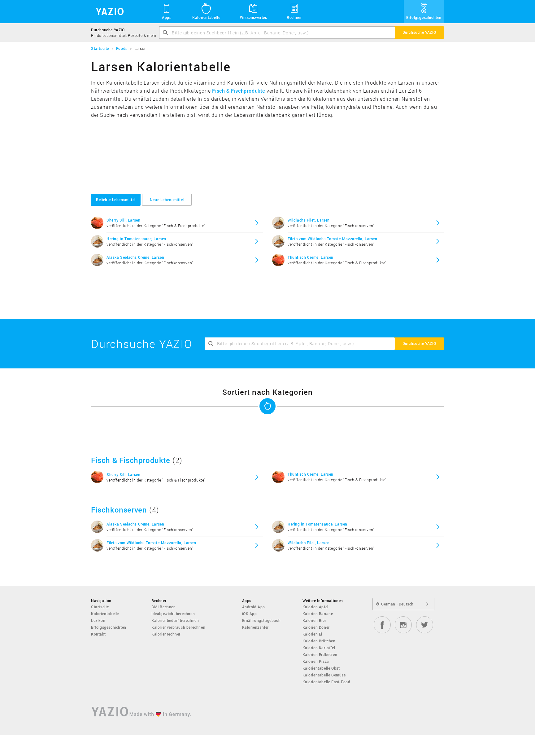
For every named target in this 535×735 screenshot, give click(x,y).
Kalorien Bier (314, 620)
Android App (253, 606)
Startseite (100, 606)
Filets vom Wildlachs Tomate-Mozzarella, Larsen (332, 238)
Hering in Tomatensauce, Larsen (136, 238)
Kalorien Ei (312, 634)
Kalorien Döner (316, 627)
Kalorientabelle (206, 17)
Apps (166, 17)
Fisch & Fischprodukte (238, 90)
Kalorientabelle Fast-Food (326, 681)
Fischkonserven (119, 510)
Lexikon (98, 620)
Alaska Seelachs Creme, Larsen (135, 257)
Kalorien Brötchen (319, 640)
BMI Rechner (163, 606)
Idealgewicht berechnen (173, 613)
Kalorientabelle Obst (321, 668)
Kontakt (98, 634)
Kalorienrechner (166, 634)
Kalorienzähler (255, 627)
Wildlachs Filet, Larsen (309, 220)
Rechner (294, 17)
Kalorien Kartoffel (318, 647)
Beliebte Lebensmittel (116, 199)
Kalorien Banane (317, 613)
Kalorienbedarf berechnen (175, 620)
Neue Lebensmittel (167, 199)
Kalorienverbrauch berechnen (178, 627)
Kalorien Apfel (315, 606)
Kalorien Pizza (315, 661)
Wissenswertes (253, 17)
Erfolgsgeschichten (423, 17)
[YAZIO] (107, 11)
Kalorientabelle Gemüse (324, 674)
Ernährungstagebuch (261, 620)
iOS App (249, 613)
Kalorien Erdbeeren (319, 654)
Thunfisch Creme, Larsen (310, 257)
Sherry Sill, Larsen (123, 220)
